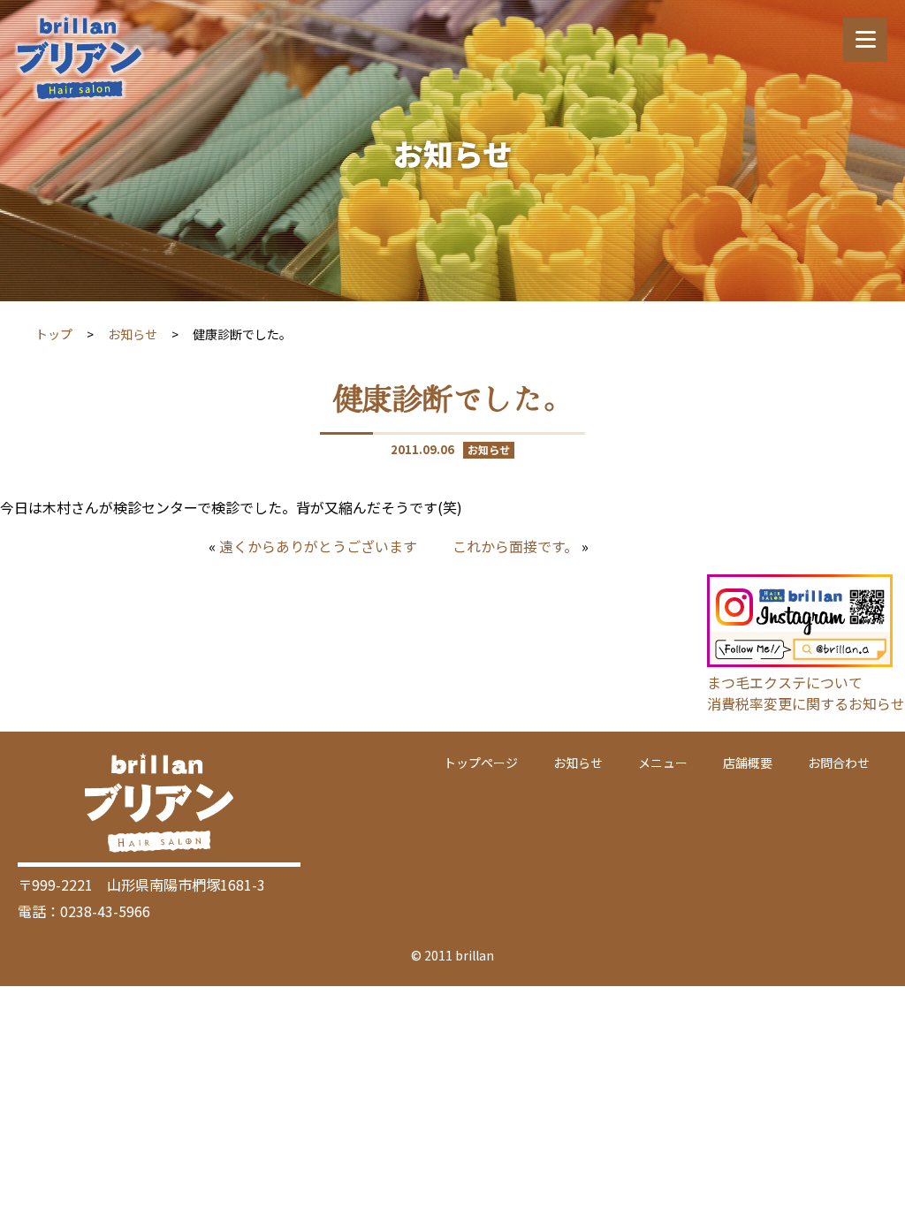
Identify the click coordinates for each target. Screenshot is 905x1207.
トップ (53, 334)
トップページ (481, 762)
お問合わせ (839, 762)
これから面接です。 (515, 546)
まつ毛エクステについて (785, 682)
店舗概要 (747, 762)
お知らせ (132, 334)
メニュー (663, 762)
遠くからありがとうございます (318, 546)
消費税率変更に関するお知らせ (806, 703)
